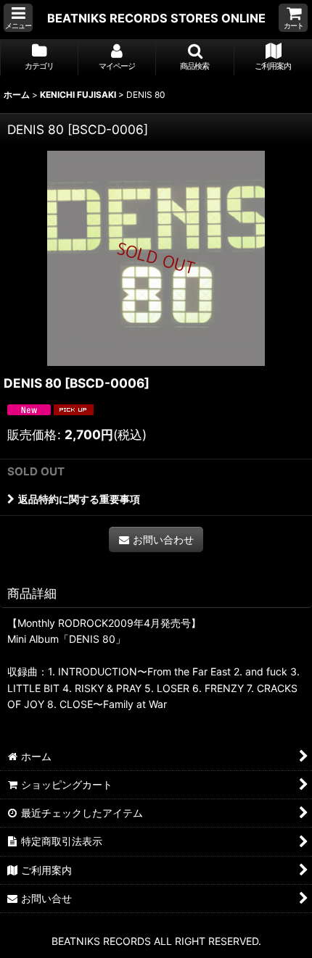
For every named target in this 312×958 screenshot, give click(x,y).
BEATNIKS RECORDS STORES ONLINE (156, 18)
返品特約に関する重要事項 (79, 499)
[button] (18, 18)
